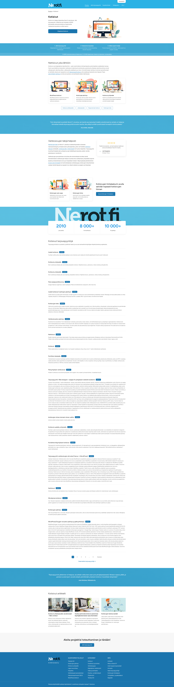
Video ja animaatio (93, 670)
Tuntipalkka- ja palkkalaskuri (115, 675)
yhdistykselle (70, 149)
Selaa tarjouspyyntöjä (113, 670)
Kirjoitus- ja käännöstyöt (94, 673)
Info (123, 5)
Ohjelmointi (91, 675)
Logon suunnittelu (73, 668)
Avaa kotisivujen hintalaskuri (105, 194)
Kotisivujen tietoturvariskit (109, 614)
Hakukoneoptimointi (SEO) (75, 675)
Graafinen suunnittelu (94, 663)
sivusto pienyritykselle (54, 163)
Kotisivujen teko (107, 108)
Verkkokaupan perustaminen (75, 673)
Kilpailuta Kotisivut (63, 31)
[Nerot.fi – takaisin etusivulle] (55, 5)
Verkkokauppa (92, 666)
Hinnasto (110, 668)
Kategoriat (116, 5)
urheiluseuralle (63, 149)
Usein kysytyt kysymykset (114, 666)
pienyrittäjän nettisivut (54, 74)
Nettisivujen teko (53, 144)
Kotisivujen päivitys (73, 663)
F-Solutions (91, 684)
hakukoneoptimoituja (75, 72)
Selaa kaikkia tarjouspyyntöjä (87, 561)
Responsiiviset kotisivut (94, 108)
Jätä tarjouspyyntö (96, 5)
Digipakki (110, 678)
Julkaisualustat (81, 108)
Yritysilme (70, 670)
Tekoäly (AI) (71, 661)
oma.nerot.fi (121, 1)
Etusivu (87, 5)
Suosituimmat (106, 5)
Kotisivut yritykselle (73, 666)
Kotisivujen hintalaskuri (114, 673)
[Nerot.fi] (57, 659)
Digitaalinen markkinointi (94, 668)
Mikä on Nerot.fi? (112, 663)
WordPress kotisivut (73, 678)
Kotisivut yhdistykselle (68, 108)
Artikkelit (110, 661)
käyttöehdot (67, 684)
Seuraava (99, 557)
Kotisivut (62, 252)
